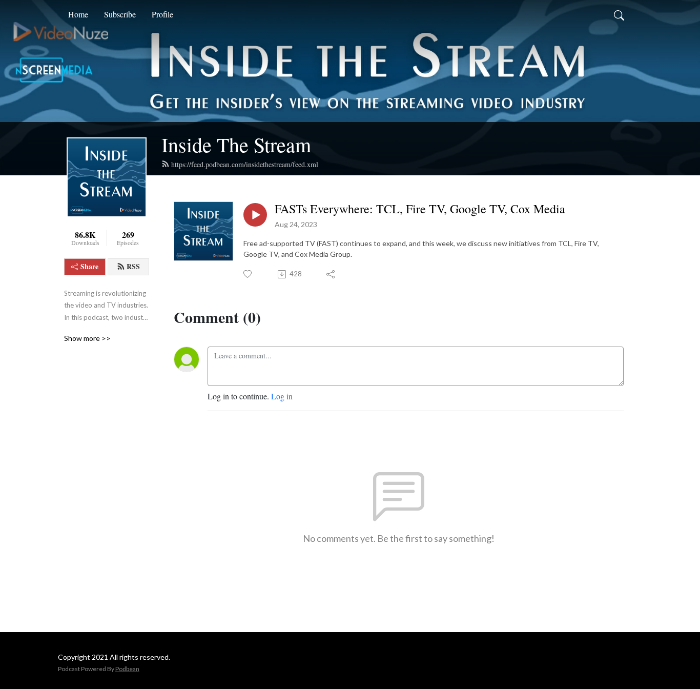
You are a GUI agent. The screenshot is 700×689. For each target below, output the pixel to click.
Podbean (127, 669)
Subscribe (120, 14)
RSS (133, 266)
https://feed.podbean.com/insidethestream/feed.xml (244, 164)
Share (89, 266)
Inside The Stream (236, 144)
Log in (282, 396)
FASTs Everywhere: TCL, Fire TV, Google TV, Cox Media (420, 208)
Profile (162, 14)
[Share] (331, 274)
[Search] (619, 14)
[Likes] (248, 274)
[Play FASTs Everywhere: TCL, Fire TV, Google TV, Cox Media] (255, 215)
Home (78, 14)
